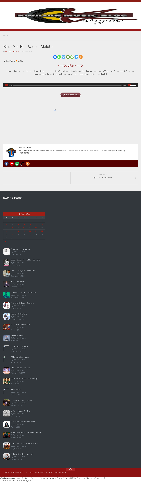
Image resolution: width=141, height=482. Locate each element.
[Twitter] (63, 57)
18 (18, 231)
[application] (70, 85)
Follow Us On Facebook (12, 198)
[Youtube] (12, 164)
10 (12, 227)
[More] (81, 57)
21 (36, 231)
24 (12, 234)
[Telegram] (76, 57)
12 (24, 227)
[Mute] (129, 85)
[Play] (6, 85)
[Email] (68, 57)
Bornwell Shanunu (12, 51)
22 (42, 231)
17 (12, 231)
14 (36, 227)
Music (5, 35)
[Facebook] (55, 57)
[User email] (28, 164)
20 (30, 231)
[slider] (133, 85)
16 (6, 231)
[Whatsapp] (59, 57)
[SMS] (72, 57)
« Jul (4, 241)
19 (24, 231)
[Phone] (22, 164)
